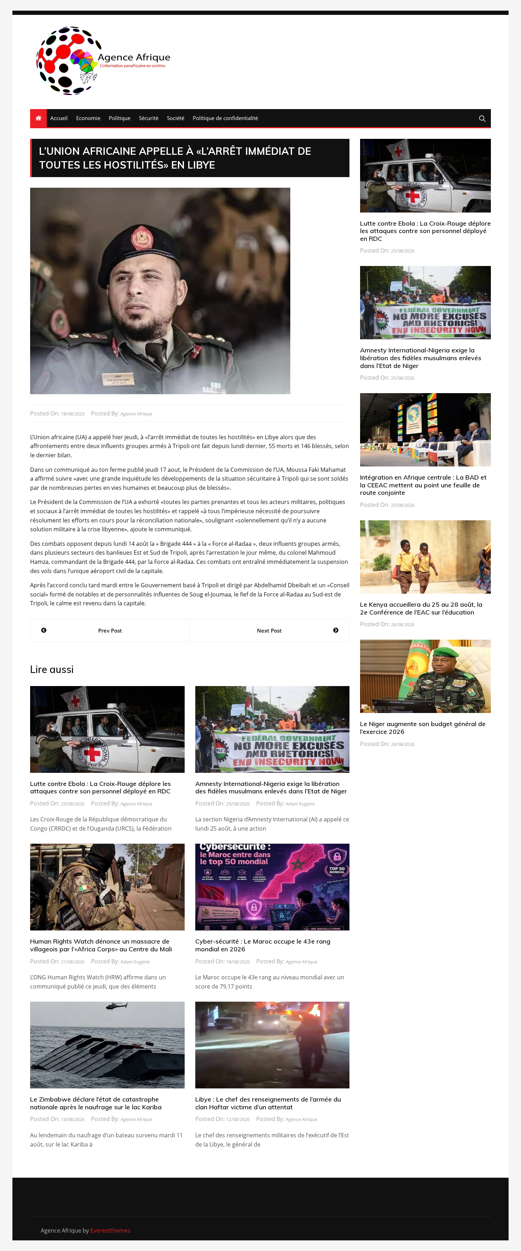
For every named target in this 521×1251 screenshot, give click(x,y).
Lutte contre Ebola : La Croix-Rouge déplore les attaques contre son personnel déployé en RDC (100, 788)
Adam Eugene (300, 803)
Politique (119, 117)
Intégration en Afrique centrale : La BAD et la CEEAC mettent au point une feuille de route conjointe (423, 485)
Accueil (59, 117)
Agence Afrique (136, 414)
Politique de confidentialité (225, 117)
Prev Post (110, 630)
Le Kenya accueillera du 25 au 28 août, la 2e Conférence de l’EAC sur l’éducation (421, 608)
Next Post (269, 630)
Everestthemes (110, 1230)
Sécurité (148, 117)
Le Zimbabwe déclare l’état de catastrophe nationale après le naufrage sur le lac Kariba (96, 1103)
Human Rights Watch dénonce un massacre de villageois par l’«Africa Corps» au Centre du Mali (101, 945)
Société (175, 117)
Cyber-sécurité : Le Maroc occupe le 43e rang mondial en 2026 (262, 945)
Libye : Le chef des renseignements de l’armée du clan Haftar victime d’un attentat (268, 1103)
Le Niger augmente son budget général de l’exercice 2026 (423, 728)
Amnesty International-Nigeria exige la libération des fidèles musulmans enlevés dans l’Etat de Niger (271, 788)
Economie (88, 117)
